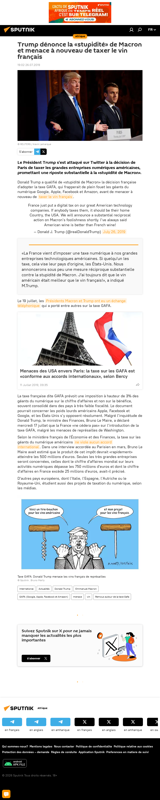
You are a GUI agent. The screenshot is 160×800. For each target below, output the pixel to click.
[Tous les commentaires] (6, 794)
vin (88, 596)
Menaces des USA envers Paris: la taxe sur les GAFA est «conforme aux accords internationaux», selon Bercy (77, 373)
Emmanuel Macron (86, 588)
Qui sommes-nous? (15, 746)
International (26, 588)
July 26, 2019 (114, 231)
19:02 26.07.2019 (29, 65)
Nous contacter (64, 746)
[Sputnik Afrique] (20, 33)
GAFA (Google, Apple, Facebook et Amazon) (43, 596)
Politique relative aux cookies (133, 746)
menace (77, 596)
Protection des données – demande (25, 752)
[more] (138, 384)
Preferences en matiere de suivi (127, 752)
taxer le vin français (55, 196)
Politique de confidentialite (94, 746)
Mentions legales (41, 746)
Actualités (44, 588)
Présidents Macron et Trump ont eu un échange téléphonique (72, 303)
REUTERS (25, 144)
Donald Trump (62, 588)
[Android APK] (15, 763)
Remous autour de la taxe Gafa (112, 596)
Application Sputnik (92, 752)
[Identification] (131, 29)
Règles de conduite (64, 752)
